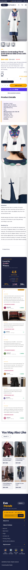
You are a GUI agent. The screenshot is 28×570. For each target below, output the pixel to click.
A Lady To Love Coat (20, 484)
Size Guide (24, 76)
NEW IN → (21, 503)
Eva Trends (9, 565)
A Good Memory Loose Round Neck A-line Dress (7, 484)
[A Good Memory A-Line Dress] (20, 449)
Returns (5, 528)
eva (2, 49)
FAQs (4, 533)
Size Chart (5, 531)
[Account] (19, 5)
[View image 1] (3, 44)
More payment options (14, 93)
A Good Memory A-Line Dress (20, 459)
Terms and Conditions (9, 541)
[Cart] (22, 5)
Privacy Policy (6, 538)
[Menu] (25, 5)
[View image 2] (8, 44)
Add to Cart (18, 85)
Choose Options (8, 455)
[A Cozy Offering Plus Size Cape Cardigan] (7, 449)
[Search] (15, 5)
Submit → (21, 515)
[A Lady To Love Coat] (20, 474)
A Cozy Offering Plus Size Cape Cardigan (7, 459)
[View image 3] (13, 44)
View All (5, 436)
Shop (3, 5)
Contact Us (6, 536)
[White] (2, 74)
